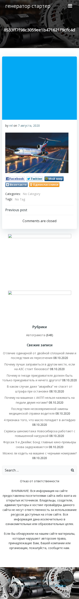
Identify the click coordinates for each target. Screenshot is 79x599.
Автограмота (35, 335)
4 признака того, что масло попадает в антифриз (39, 420)
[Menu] (70, 5)
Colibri (60, 585)
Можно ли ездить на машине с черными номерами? (40, 453)
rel (11, 126)
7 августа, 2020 (29, 126)
